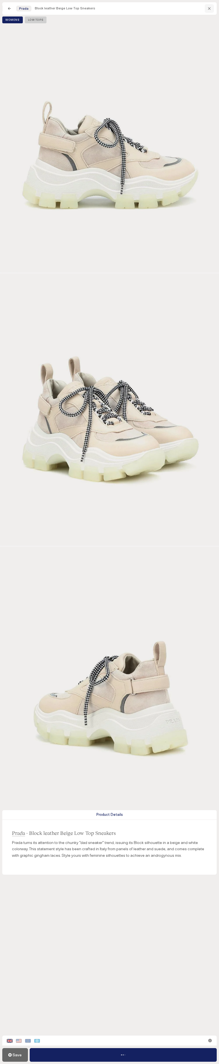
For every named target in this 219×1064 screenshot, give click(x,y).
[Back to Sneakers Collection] (9, 9)
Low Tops (36, 20)
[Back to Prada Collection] (209, 8)
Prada (18, 833)
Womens (12, 20)
